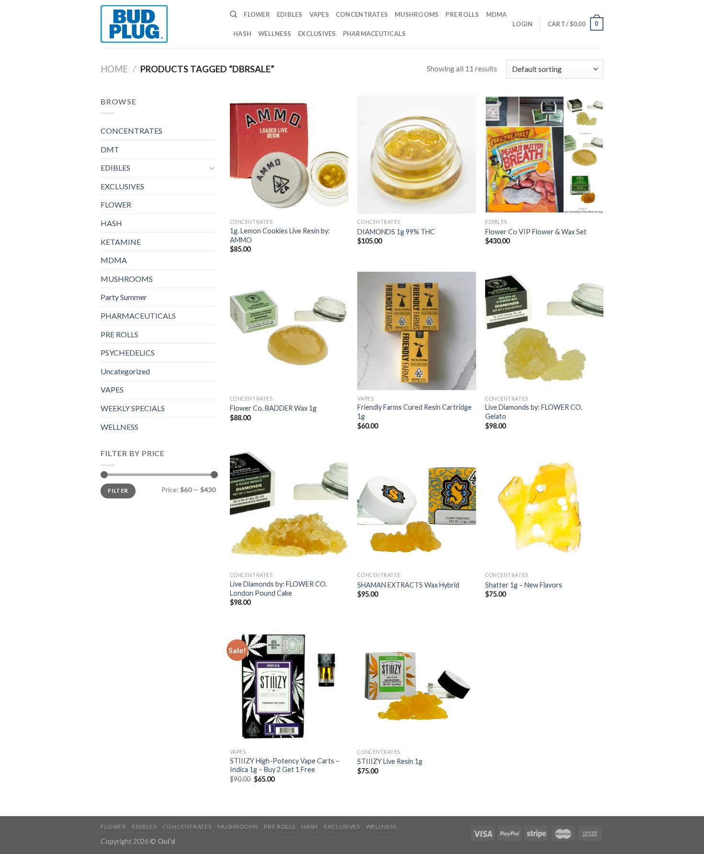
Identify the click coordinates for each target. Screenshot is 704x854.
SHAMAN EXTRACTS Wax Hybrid (408, 585)
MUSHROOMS (417, 14)
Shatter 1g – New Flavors (523, 585)
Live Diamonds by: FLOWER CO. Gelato (533, 411)
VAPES (319, 14)
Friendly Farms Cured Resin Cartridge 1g (414, 411)
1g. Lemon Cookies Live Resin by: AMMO (280, 235)
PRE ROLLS (462, 14)
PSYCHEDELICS (128, 352)
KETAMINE (121, 241)
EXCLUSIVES (317, 33)
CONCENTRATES (362, 14)
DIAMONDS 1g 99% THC (396, 232)
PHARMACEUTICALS (374, 33)
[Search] (233, 14)
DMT (110, 149)
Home (114, 69)
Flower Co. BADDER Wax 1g (273, 408)
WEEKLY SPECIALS (133, 408)
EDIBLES (290, 14)
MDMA (496, 14)
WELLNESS (274, 33)
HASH (242, 33)
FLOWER (257, 14)
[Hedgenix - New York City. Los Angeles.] (158, 24)
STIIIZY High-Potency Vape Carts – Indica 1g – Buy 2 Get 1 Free (285, 765)
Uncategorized (125, 371)
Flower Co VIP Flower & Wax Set (536, 232)
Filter (118, 490)
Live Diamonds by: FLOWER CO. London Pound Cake (278, 588)
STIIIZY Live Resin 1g (389, 761)
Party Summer (124, 296)
